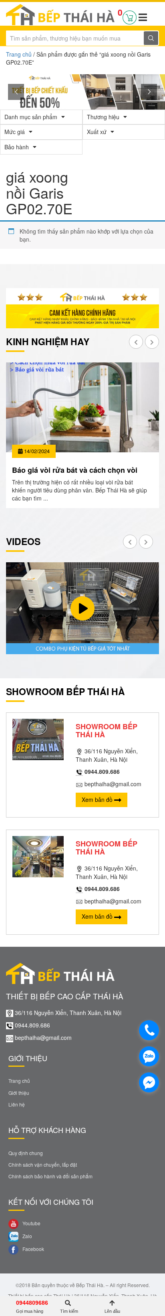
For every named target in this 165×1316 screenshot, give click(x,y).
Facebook (32, 1248)
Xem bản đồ (98, 799)
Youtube (30, 1223)
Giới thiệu (18, 1092)
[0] (130, 16)
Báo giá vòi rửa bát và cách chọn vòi (74, 470)
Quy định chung (25, 1152)
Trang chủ (19, 54)
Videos (23, 541)
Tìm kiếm (69, 1311)
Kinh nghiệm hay (47, 341)
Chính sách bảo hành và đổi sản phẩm (50, 1176)
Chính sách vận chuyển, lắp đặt (42, 1164)
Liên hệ (16, 1104)
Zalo (26, 1236)
